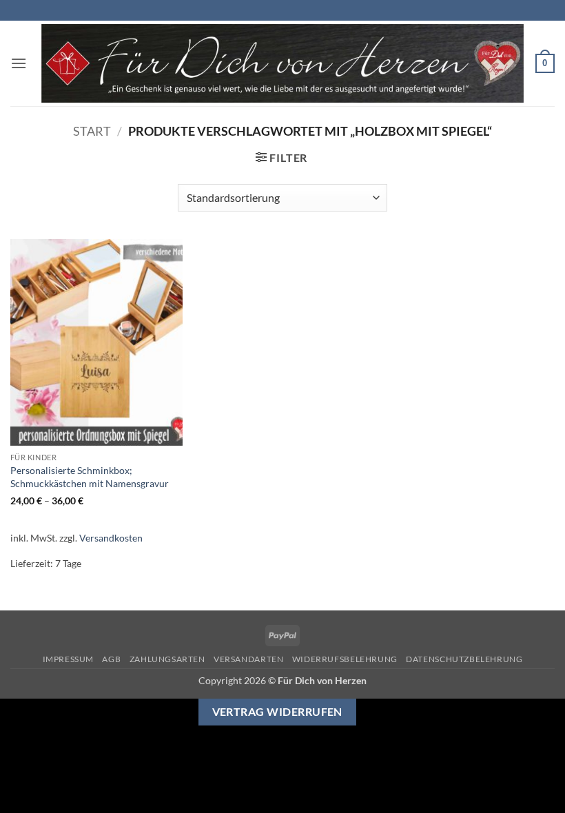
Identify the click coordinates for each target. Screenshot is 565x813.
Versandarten (248, 659)
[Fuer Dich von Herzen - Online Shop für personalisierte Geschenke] (282, 63)
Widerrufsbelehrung (345, 659)
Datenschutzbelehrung (464, 659)
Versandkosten (111, 538)
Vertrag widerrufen (277, 712)
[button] (18, 63)
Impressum (68, 659)
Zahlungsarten (167, 659)
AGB (111, 659)
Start (92, 130)
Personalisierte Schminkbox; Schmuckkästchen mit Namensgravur (89, 476)
